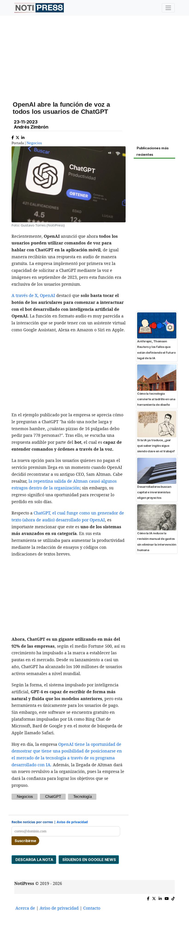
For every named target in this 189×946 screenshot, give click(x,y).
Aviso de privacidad (72, 822)
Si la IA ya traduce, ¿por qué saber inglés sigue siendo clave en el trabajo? (156, 445)
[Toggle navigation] (168, 7)
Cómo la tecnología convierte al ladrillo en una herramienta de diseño (156, 399)
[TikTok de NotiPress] (173, 898)
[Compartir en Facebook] (13, 136)
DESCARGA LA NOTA (34, 859)
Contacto (91, 908)
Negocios (34, 143)
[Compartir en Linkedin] (22, 136)
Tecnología (82, 796)
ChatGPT (53, 796)
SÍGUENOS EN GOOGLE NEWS (89, 859)
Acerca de (25, 908)
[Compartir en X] (17, 136)
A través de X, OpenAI (33, 295)
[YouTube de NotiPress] (167, 898)
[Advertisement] (94, 55)
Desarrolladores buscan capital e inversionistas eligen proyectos (154, 492)
